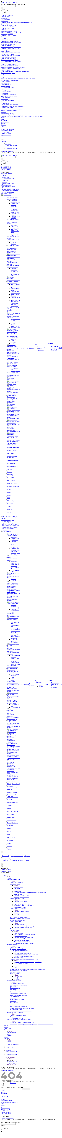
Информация (4, 1096)
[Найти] (2, 8)
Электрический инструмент (18, 993)
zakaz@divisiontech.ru (7, 151)
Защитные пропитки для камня (22, 953)
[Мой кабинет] (1, 854)
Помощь (3, 1105)
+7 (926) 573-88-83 (6, 135)
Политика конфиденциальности (9, 1102)
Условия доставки (5, 1109)
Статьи (3, 1103)
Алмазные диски (18, 887)
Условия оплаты (5, 1108)
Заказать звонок (11, 1064)
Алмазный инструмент (16, 882)
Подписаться (26, 1089)
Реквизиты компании (6, 1100)
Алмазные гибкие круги (20, 901)
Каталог (9, 878)
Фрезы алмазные (18, 933)
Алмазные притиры (19, 924)
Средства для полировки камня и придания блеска (27, 962)
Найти (2, 1125)
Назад (10, 876)
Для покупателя (11, 1032)
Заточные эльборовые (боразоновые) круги (22, 1022)
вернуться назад (5, 1083)
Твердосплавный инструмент (18, 1015)
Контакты (10, 1041)
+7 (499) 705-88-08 (6, 132)
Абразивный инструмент (17, 983)
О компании (4, 1093)
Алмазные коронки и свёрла (21, 911)
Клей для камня (18, 976)
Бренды (3, 1092)
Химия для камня (15, 947)
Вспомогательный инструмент (18, 1006)
